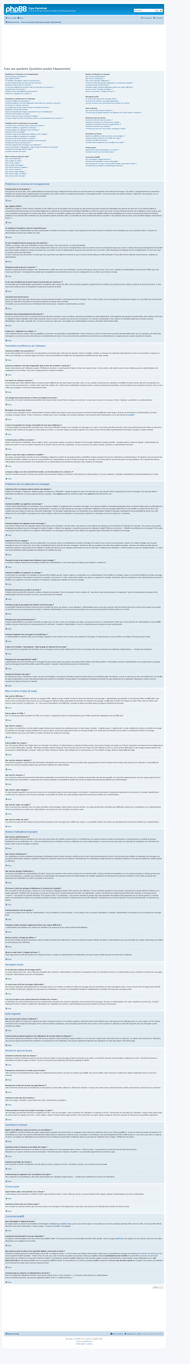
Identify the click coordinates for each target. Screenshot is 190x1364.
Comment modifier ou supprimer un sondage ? (20, 136)
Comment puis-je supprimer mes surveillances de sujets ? (105, 142)
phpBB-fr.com (87, 1341)
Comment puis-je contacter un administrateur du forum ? (105, 166)
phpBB (130, 415)
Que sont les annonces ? (13, 169)
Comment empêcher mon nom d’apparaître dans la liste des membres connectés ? (33, 103)
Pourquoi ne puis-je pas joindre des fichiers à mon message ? (26, 140)
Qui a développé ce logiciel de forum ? (98, 159)
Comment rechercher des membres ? (98, 126)
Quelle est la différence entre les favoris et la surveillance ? (105, 136)
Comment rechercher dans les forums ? (99, 120)
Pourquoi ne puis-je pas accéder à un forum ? (20, 138)
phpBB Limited (65, 1224)
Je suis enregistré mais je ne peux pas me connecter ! (23, 83)
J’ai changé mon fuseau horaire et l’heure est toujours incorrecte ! (27, 107)
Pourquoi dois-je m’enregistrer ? (16, 76)
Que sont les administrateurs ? (96, 76)
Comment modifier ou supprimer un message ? (21, 127)
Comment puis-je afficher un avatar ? (17, 114)
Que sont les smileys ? (13, 163)
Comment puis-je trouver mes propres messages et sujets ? (106, 128)
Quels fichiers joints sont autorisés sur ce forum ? (102, 150)
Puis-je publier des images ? (14, 165)
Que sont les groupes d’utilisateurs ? (98, 80)
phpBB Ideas (119, 1239)
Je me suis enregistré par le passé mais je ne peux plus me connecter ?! (29, 87)
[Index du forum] (17, 9)
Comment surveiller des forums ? (97, 140)
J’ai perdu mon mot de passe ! (15, 89)
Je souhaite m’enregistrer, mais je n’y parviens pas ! (22, 80)
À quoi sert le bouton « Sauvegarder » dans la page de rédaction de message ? (32, 147)
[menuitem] (20, 18)
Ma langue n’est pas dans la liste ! (16, 109)
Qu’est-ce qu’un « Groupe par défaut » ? (99, 89)
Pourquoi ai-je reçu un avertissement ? (18, 143)
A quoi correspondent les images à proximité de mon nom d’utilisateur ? (29, 112)
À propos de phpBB (52, 1226)
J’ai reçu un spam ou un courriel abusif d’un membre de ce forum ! (108, 103)
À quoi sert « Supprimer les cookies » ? (18, 93)
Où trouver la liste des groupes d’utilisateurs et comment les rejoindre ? (109, 83)
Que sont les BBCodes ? (13, 158)
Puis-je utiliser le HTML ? (13, 161)
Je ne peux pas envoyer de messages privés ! (101, 99)
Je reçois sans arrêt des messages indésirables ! (102, 101)
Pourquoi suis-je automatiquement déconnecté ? (21, 91)
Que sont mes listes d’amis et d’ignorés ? (99, 110)
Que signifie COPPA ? (12, 78)
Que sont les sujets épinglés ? (15, 171)
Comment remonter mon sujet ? (16, 151)
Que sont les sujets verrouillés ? (16, 173)
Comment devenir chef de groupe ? (97, 85)
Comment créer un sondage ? (15, 132)
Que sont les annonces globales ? (16, 167)
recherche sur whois (147, 1254)
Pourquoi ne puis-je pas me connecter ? (18, 85)
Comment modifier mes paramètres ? (17, 101)
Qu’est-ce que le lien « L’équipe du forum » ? (100, 91)
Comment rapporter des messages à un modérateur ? (23, 145)
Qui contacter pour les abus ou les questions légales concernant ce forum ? (111, 163)
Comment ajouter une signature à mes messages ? (22, 130)
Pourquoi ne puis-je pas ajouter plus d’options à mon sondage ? (26, 134)
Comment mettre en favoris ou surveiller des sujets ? (103, 138)
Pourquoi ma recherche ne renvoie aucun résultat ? (103, 122)
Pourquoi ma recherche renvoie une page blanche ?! (103, 124)
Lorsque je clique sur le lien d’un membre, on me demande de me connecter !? (34, 118)
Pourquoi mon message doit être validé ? (19, 149)
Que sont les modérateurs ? (95, 78)
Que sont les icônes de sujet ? (15, 176)
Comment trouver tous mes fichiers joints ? (100, 152)
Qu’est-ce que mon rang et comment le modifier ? (22, 116)
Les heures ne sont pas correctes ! (17, 105)
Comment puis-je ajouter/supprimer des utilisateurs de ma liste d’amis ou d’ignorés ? (114, 112)
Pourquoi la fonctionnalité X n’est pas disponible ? (102, 161)
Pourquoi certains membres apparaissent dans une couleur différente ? (109, 87)
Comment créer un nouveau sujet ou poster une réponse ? (25, 125)
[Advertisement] (84, 45)
